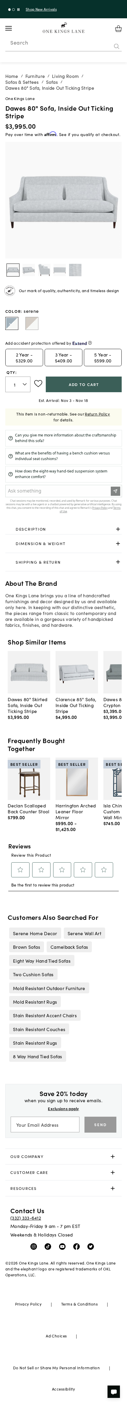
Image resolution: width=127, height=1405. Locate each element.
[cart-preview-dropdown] (118, 28)
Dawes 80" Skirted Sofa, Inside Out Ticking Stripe (27, 705)
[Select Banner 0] (9, 9)
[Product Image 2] (44, 270)
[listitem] (35, 933)
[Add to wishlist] (38, 383)
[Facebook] (77, 1246)
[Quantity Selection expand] (25, 384)
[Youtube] (63, 1246)
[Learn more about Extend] (90, 343)
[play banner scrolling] (18, 9)
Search (19, 42)
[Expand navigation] (13, 28)
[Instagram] (35, 1246)
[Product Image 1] (28, 270)
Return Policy (97, 414)
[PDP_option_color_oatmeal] (31, 323)
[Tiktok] (49, 1246)
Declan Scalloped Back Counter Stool (28, 808)
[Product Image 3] (59, 270)
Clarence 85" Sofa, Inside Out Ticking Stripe (76, 705)
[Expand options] (118, 529)
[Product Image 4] (75, 270)
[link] (63, 529)
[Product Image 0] (12, 270)
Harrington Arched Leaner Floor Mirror (76, 811)
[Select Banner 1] (13, 9)
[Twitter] (92, 1246)
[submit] (116, 46)
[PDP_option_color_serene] (11, 323)
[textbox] (18, 384)
